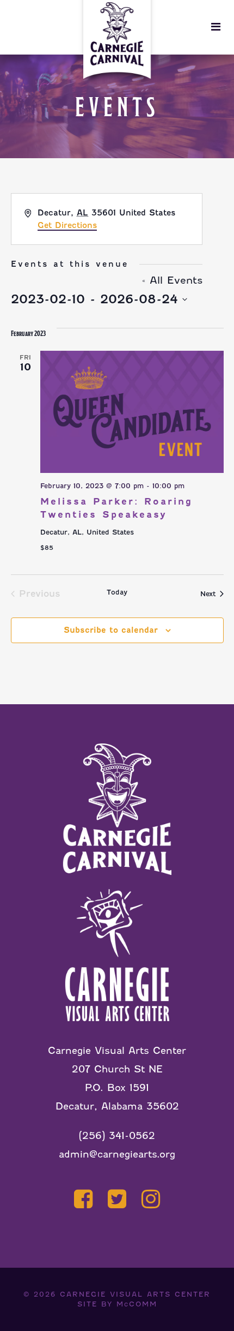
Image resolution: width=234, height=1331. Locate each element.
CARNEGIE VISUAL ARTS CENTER (135, 1294)
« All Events (172, 280)
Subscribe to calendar (111, 630)
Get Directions (67, 225)
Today (117, 592)
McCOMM (136, 1304)
